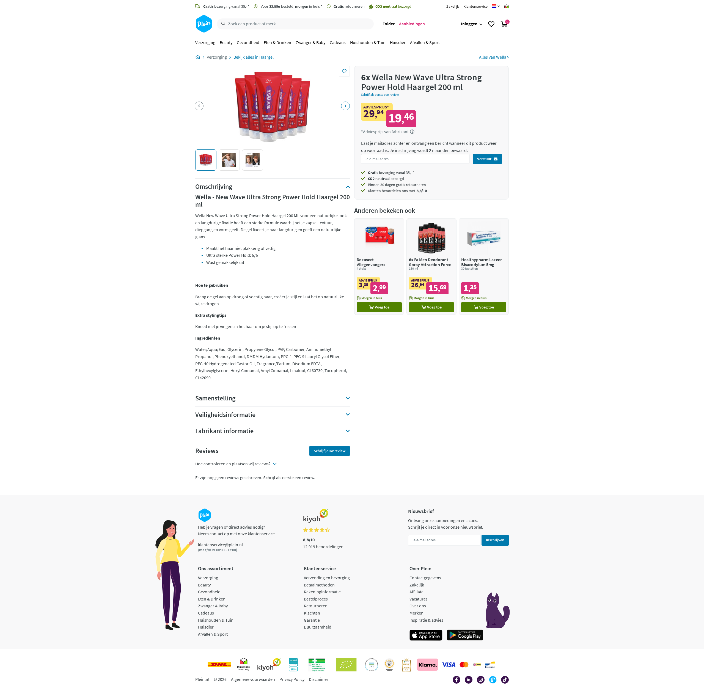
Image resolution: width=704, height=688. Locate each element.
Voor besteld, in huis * (291, 6)
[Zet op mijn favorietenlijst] (344, 71)
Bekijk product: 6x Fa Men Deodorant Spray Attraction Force (431, 267)
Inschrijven (495, 539)
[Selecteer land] (496, 6)
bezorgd (386, 178)
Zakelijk (452, 6)
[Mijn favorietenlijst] (491, 24)
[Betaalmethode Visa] (448, 664)
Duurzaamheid (317, 627)
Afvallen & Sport (425, 42)
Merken (416, 613)
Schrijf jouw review (329, 450)
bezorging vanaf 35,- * (226, 6)
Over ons (417, 605)
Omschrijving (213, 186)
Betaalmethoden (319, 585)
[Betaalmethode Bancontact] (490, 664)
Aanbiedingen (412, 23)
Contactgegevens (425, 577)
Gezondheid (248, 42)
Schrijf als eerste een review (380, 94)
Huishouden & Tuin (368, 42)
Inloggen (469, 23)
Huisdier (398, 42)
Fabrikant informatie (224, 431)
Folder (389, 23)
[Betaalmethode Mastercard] (464, 664)
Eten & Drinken (277, 42)
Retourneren (316, 605)
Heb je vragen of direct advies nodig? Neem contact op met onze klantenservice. (237, 530)
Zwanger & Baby (310, 42)
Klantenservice (475, 6)
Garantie (312, 620)
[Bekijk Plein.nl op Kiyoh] (269, 664)
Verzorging (205, 42)
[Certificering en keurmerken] (346, 664)
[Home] (197, 57)
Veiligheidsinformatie (225, 414)
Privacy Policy (291, 679)
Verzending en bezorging (327, 577)
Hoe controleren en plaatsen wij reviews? (233, 463)
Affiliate (416, 591)
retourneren (349, 6)
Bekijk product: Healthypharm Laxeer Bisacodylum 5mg (483, 267)
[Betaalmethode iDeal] (477, 664)
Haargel (266, 57)
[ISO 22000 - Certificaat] (371, 664)
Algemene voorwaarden (253, 679)
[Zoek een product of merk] (222, 23)
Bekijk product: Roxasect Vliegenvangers (379, 267)
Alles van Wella (493, 57)
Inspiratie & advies (426, 620)
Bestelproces (316, 599)
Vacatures (418, 599)
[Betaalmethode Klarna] (427, 665)
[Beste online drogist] (389, 664)
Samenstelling (215, 398)
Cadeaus (338, 42)
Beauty (226, 42)
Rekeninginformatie (322, 591)
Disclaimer (318, 679)
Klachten (312, 613)
